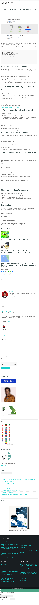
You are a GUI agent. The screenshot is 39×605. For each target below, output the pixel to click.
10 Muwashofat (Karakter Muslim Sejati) (9, 492)
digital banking (9, 321)
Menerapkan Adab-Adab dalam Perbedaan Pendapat (11, 488)
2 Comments (12, 13)
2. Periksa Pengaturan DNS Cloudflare (8, 55)
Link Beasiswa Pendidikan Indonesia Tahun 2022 (27, 570)
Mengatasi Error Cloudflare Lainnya (7, 57)
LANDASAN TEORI (23, 578)
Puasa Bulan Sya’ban (23, 552)
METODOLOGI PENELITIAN (24, 576)
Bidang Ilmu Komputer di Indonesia (8, 481)
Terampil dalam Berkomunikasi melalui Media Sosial (11, 490)
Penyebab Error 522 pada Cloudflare (7, 52)
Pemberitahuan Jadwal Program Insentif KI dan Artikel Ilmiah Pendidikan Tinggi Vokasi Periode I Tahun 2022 (28, 569)
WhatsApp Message (3, 597)
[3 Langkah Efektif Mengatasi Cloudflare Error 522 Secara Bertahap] (19, 17)
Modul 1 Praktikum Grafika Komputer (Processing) (27, 575)
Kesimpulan (4, 58)
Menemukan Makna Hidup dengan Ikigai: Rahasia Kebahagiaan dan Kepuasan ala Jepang (8, 557)
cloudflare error (5, 282)
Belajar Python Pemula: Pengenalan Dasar (7, 581)
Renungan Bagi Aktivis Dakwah (25, 547)
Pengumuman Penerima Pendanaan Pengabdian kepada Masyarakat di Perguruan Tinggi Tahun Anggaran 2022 (28, 573)
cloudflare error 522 (12, 282)
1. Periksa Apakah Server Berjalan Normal (8, 54)
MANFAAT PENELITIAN (23, 580)
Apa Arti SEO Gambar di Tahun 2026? (8, 483)
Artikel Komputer (19, 13)
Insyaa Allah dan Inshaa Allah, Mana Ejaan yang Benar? (28, 550)
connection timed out (21, 282)
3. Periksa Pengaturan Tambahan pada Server (9, 56)
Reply (3, 323)
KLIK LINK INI (3, 465)
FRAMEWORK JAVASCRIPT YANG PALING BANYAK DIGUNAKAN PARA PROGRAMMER (8, 579)
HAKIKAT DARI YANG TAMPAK (7, 496)
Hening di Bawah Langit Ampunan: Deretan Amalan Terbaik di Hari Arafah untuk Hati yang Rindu (18, 479)
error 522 (28, 282)
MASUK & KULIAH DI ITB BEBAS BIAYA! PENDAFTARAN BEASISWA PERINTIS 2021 (14, 62)
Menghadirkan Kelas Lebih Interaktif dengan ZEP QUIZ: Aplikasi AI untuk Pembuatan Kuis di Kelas (18, 486)
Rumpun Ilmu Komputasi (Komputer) (6, 574)
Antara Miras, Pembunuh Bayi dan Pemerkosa (27, 554)
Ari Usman (23, 13)
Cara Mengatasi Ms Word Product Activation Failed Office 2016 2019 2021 (14, 494)
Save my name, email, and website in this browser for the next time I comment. (16, 360)
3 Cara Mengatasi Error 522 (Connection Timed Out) (10, 53)
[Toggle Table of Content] (34, 51)
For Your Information (28, 13)
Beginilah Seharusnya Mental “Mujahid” (26, 545)
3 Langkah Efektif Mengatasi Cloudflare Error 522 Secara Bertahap (13, 485)
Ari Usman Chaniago (7, 2)
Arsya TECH (25, 588)
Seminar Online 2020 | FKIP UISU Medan (8, 63)
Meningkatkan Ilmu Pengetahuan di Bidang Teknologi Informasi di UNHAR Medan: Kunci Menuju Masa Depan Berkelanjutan (28, 565)
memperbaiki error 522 (5, 284)
